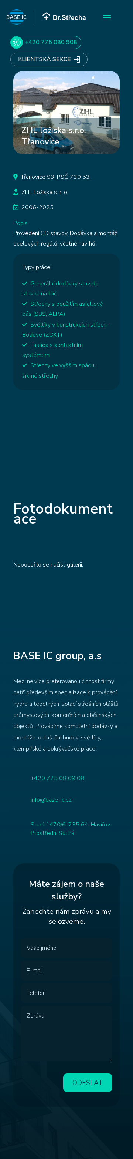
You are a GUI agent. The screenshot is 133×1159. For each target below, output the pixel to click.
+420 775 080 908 (51, 42)
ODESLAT (87, 1082)
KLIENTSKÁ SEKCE (44, 59)
